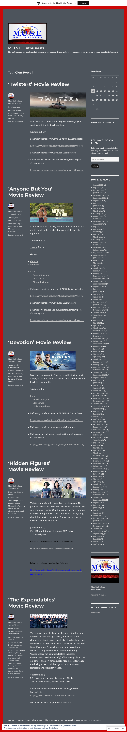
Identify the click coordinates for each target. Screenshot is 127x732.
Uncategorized (14, 107)
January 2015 (98, 490)
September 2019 (99, 344)
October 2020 (98, 313)
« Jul (96, 109)
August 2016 (98, 440)
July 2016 (96, 443)
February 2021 (98, 302)
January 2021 (98, 305)
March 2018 (97, 391)
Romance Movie (14, 220)
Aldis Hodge (13, 501)
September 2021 (99, 284)
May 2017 (97, 417)
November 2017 (99, 401)
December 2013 (99, 523)
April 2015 (97, 482)
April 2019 (97, 357)
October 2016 (98, 435)
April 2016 (97, 450)
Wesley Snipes (14, 674)
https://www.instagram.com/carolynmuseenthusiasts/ (57, 170)
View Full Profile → (98, 595)
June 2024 (97, 206)
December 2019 (99, 336)
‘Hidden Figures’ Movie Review (29, 466)
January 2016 (98, 458)
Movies (11, 118)
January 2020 (98, 333)
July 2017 (96, 411)
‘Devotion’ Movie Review (39, 342)
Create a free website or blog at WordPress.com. (45, 720)
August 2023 (98, 224)
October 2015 (98, 466)
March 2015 (97, 484)
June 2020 (97, 320)
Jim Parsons (19, 506)
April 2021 (97, 297)
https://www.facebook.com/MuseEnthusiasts (52, 695)
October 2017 (98, 404)
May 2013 (96, 542)
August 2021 (98, 286)
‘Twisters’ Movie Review (38, 84)
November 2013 (99, 526)
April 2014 (97, 513)
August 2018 (98, 378)
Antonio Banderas (15, 637)
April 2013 (97, 544)
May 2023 (97, 232)
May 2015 (97, 479)
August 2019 (98, 346)
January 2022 (98, 273)
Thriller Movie (13, 634)
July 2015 (96, 474)
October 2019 (98, 341)
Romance (34, 264)
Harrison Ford (13, 650)
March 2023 (98, 237)
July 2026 (97, 188)
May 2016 (97, 448)
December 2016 (99, 430)
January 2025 (98, 193)
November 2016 (99, 432)
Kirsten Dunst (13, 511)
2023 (32, 247)
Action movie (13, 365)
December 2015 (99, 461)
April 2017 (97, 419)
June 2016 (97, 445)
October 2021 (98, 281)
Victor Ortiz (18, 671)
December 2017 (99, 398)
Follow (95, 166)
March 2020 (98, 328)
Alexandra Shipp (41, 282)
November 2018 (99, 370)
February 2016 (98, 456)
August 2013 (98, 534)
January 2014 (98, 521)
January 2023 (98, 242)
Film (10, 116)
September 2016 (99, 437)
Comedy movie (14, 218)
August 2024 (98, 201)
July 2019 (96, 349)
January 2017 (98, 427)
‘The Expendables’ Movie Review (31, 603)
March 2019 (98, 359)
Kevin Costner (13, 508)
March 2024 (98, 211)
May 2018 (97, 385)
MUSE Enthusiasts (102, 122)
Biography (12, 492)
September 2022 (99, 253)
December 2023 (99, 219)
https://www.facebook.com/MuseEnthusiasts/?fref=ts (56, 146)
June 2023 (97, 229)
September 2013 (99, 531)
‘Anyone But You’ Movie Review (30, 192)
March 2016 (98, 453)
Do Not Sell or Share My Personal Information (82, 720)
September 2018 (99, 375)
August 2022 (98, 255)
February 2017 (98, 424)
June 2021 (97, 292)
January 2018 (98, 396)
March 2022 (98, 268)
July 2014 (96, 505)
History (11, 370)
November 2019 (99, 339)
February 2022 (99, 271)
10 (93, 91)
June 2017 (97, 414)
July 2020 (96, 318)
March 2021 (97, 300)
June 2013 (97, 539)
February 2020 (99, 331)
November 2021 (99, 279)
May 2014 (97, 510)
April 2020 (97, 326)
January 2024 (98, 216)
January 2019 (98, 365)
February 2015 (98, 487)
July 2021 (96, 289)
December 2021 (99, 276)
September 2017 (99, 406)
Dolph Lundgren (15, 645)
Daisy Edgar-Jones (15, 113)
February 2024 (99, 214)
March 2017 (97, 422)
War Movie (19, 370)
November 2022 (99, 247)
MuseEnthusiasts (15, 101)
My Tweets (95, 613)
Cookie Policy (54, 728)
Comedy (34, 261)
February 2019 (98, 362)
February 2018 (98, 393)
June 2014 (97, 508)
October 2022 (98, 250)
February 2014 (98, 518)
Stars (32, 271)
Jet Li (18, 653)
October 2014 (98, 497)
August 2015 (98, 471)
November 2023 (99, 221)
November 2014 (99, 495)
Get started (83, 3)
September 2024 (99, 198)
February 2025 (99, 190)
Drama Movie (13, 368)
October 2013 (98, 529)
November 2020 (99, 310)
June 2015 (97, 477)
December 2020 (99, 307)
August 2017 (98, 409)
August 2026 (98, 185)
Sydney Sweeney (41, 275)
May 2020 (97, 323)
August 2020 (98, 315)
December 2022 (99, 245)
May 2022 (97, 263)
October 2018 (98, 372)
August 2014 (98, 503)
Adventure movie (15, 631)
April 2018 (97, 388)
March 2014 (97, 516)
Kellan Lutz (12, 655)
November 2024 (99, 195)
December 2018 (99, 367)
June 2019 (97, 352)
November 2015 (99, 464)
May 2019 (97, 354)
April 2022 (97, 266)
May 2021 (97, 294)
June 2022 (97, 260)
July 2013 (96, 536)
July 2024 (96, 203)
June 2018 (97, 383)
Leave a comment (15, 122)
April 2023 (97, 234)
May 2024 (97, 208)
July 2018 (96, 380)
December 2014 (99, 492)
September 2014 (99, 500)
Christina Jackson (41, 406)
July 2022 (96, 258)
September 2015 (99, 469)
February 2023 (98, 240)
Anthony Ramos (14, 110)
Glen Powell (17, 116)
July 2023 (96, 227)
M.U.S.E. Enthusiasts (26, 48)
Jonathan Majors (41, 399)
